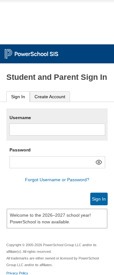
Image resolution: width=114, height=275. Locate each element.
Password (20, 149)
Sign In (18, 96)
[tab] (18, 96)
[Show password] (99, 162)
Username (20, 117)
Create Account (50, 96)
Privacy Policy (17, 273)
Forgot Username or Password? (57, 179)
